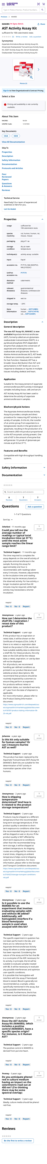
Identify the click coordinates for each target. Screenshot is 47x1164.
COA (6, 136)
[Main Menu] (3, 4)
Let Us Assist (10, 209)
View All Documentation (13, 142)
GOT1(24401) (30, 314)
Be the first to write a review (19, 1141)
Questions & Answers (7, 184)
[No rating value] (7, 37)
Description (7, 156)
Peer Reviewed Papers (6, 177)
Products (4, 17)
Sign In (6, 90)
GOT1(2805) (33, 309)
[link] (7, 485)
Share (42, 24)
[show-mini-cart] (43, 4)
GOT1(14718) (33, 311)
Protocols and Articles (12, 168)
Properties (7, 152)
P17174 (24, 273)
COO (16, 136)
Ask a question (35, 37)
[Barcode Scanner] (38, 4)
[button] (39, 528)
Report (26, 606)
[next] (38, 69)
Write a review (21, 37)
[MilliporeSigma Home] (12, 4)
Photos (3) (23, 83)
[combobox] (23, 10)
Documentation (9, 164)
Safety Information (11, 160)
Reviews (6, 190)
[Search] (42, 10)
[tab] (6, 17)
